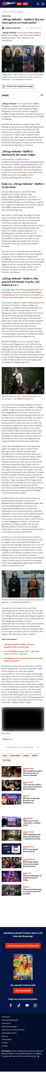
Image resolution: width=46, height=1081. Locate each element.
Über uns (5, 1036)
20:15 (25, 4)
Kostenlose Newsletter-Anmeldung (23, 946)
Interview (32, 164)
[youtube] (27, 1005)
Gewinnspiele (6, 1039)
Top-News (6, 760)
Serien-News (18, 12)
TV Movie (5, 12)
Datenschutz (6, 1023)
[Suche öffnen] (38, 4)
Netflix (36, 103)
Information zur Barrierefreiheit (13, 1030)
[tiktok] (19, 1005)
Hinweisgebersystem (9, 1033)
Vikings (26, 755)
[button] (23, 95)
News (11, 12)
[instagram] (35, 1005)
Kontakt (4, 1046)
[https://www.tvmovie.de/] (9, 4)
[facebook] (11, 1005)
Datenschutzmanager (9, 1026)
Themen (5, 1043)
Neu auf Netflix (10, 651)
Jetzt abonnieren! (23, 991)
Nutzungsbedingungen (10, 1020)
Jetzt (19, 4)
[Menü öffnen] (43, 4)
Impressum (6, 1017)
